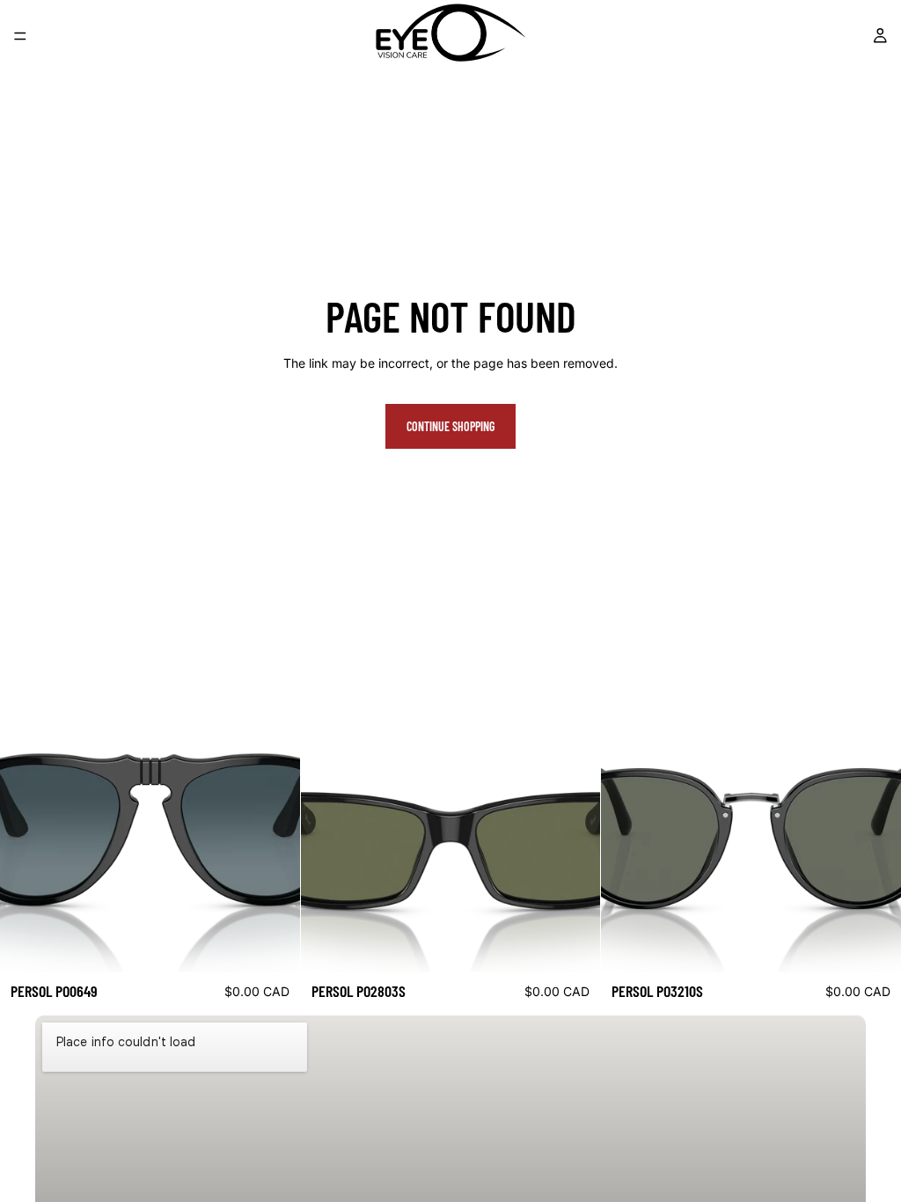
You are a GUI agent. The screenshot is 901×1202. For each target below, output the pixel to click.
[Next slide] (273, 822)
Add (288, 944)
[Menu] (20, 36)
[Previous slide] (26, 822)
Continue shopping (450, 426)
